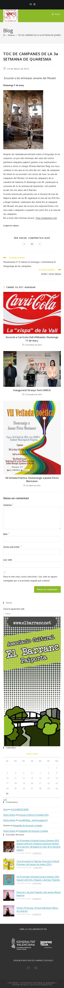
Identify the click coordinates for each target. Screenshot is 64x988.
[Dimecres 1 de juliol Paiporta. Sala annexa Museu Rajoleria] (8, 895)
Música (16, 226)
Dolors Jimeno (9, 815)
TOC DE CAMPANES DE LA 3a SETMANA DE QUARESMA (40, 35)
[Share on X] (24, 244)
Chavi (5, 809)
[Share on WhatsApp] (40, 244)
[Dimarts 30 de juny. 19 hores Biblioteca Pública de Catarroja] (8, 910)
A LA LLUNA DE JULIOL (20, 809)
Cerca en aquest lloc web (13, 609)
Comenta (8, 505)
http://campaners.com (46, 218)
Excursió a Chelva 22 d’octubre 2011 (33, 815)
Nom (6, 534)
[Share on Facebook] (32, 244)
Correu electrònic (12, 547)
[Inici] (4, 35)
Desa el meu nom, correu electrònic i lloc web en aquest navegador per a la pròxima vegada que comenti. (30, 578)
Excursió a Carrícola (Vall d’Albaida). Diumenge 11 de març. (32, 339)
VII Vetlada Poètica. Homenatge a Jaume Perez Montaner (32, 479)
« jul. (5, 799)
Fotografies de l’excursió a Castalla (27, 825)
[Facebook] (31, 4)
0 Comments (37, 853)
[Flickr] (34, 4)
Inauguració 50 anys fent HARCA (32, 390)
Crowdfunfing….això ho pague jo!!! (33, 820)
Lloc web (7, 559)
